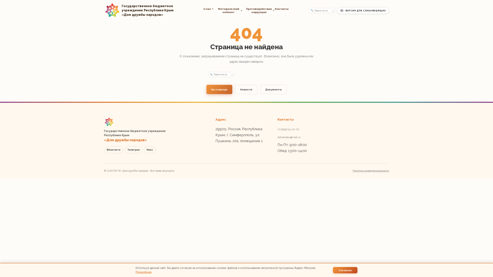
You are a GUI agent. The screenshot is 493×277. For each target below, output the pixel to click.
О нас (208, 8)
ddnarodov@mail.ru (289, 137)
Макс (150, 150)
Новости (246, 89)
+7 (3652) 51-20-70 (288, 129)
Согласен (345, 270)
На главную (219, 89)
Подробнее (144, 272)
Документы (273, 89)
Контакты (282, 8)
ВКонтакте (114, 150)
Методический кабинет (230, 10)
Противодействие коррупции (258, 10)
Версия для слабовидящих (365, 10)
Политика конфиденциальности (371, 170)
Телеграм (133, 150)
